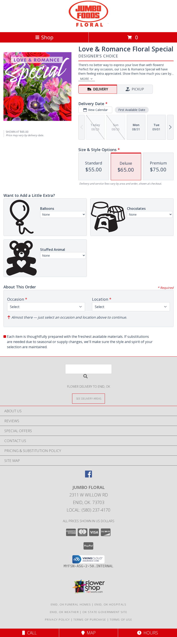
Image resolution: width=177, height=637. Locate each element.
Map (90, 633)
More (84, 79)
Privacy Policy (57, 619)
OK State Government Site (104, 612)
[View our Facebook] (88, 476)
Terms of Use (121, 619)
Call (31, 633)
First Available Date (131, 110)
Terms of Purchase (89, 619)
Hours (149, 633)
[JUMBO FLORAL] (88, 26)
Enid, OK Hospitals (110, 604)
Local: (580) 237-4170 (88, 510)
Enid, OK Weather (64, 612)
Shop (47, 37)
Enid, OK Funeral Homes (71, 604)
